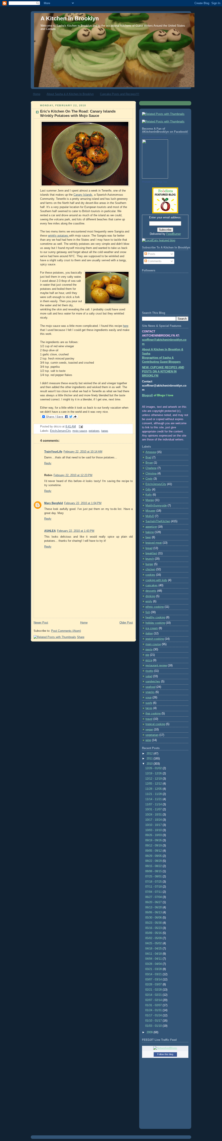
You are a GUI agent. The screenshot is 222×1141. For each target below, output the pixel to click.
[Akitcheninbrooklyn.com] (155, 177)
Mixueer (150, 510)
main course (153, 644)
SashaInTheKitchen (157, 521)
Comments (154, 261)
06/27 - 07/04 (154, 897)
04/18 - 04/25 (154, 948)
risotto (149, 670)
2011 (150, 758)
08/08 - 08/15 (154, 871)
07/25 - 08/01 (154, 876)
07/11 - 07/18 (154, 886)
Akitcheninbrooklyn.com (154, 137)
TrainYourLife (53, 451)
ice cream (151, 628)
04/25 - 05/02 (154, 943)
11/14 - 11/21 (154, 799)
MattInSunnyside (156, 505)
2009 (150, 1032)
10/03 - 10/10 (154, 830)
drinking (150, 596)
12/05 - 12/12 (154, 783)
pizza (148, 660)
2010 (150, 763)
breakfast (151, 553)
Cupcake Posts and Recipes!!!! (119, 94)
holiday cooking (155, 622)
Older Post (126, 622)
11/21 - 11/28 (154, 794)
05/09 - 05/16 (154, 933)
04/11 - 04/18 (154, 953)
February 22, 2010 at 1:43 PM (75, 530)
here (125, 325)
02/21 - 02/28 (154, 989)
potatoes (94, 430)
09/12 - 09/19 (154, 845)
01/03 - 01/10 (154, 1025)
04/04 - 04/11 (154, 958)
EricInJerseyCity (60, 430)
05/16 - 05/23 (154, 928)
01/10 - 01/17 (154, 1020)
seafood (150, 686)
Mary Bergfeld (53, 503)
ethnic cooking (154, 606)
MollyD (149, 516)
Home (36, 94)
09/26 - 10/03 (154, 835)
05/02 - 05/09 (154, 938)
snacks (150, 692)
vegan (149, 729)
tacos (148, 708)
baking (149, 532)
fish (147, 612)
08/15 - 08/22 (154, 866)
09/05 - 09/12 (154, 850)
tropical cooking (155, 724)
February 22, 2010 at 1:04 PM (82, 503)
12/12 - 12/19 (154, 778)
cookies (150, 574)
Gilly (148, 489)
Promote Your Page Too (154, 181)
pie (147, 654)
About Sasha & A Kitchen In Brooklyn (70, 94)
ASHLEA (50, 530)
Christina (151, 473)
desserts (150, 590)
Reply (47, 463)
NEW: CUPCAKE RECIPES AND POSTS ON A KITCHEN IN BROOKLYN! (163, 371)
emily (148, 601)
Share (80, 637)
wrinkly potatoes (58, 235)
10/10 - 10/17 (154, 825)
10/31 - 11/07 (154, 809)
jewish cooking (154, 638)
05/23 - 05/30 (154, 922)
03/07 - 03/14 (154, 979)
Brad (148, 457)
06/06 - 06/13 (154, 912)
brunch (149, 558)
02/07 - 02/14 (154, 1000)
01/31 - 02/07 (154, 1005)
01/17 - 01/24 (154, 1015)
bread (148, 548)
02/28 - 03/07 (154, 984)
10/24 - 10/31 (154, 814)
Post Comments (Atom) (66, 630)
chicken (150, 569)
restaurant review (156, 665)
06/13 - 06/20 (154, 907)
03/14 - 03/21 (154, 974)
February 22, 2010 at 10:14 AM (83, 451)
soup (148, 697)
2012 (150, 753)
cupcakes (151, 585)
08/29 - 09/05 (154, 855)
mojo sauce (79, 430)
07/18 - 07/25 (154, 881)
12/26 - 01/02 (154, 768)
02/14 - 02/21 (154, 994)
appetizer (151, 526)
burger (149, 564)
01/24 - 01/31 (154, 1010)
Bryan (149, 462)
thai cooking (153, 713)
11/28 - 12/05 (154, 788)
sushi (148, 702)
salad (148, 676)
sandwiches (152, 681)
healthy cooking (155, 617)
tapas (104, 430)
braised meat (153, 542)
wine (148, 740)
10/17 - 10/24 (154, 819)
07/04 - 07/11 (154, 891)
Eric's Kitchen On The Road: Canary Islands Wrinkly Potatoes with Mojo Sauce (78, 113)
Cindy (149, 478)
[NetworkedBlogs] (165, 1048)
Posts (151, 254)
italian (149, 633)
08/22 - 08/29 (154, 860)
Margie (149, 500)
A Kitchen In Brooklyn (70, 18)
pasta (148, 649)
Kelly (148, 494)
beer (148, 537)
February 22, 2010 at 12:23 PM (73, 475)
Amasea (150, 452)
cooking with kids (156, 580)
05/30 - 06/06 (154, 917)
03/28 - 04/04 (154, 963)
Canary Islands (82, 194)
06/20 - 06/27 (154, 902)
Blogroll (147, 395)
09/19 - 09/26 (154, 840)
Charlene (151, 468)
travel (148, 718)
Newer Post (41, 622)
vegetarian (151, 734)
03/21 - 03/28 (154, 969)
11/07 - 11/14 (154, 804)
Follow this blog (165, 1054)
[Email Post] (80, 426)
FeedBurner (173, 233)
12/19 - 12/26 (154, 773)
